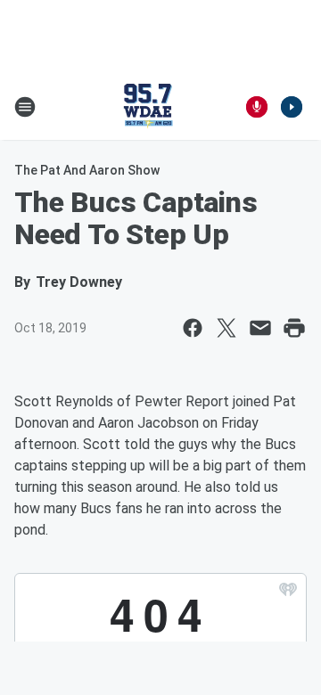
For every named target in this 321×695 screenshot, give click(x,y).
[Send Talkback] (257, 107)
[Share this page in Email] (260, 327)
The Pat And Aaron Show (87, 170)
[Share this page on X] (226, 327)
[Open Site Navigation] (25, 107)
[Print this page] (294, 327)
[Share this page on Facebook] (192, 327)
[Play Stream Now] (291, 107)
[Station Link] (148, 106)
